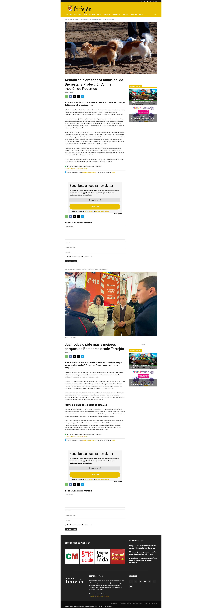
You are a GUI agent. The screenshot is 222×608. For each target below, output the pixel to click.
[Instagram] (141, 1)
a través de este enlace (89, 172)
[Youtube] (156, 1)
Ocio (85, 14)
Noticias (69, 14)
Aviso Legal (88, 211)
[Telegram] (147, 1)
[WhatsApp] (153, 1)
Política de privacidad (125, 603)
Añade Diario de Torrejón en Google (76, 168)
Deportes (107, 14)
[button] (155, 15)
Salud (99, 14)
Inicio (66, 19)
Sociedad (134, 14)
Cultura (92, 14)
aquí (113, 172)
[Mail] (144, 1)
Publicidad (148, 603)
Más (140, 14)
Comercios (77, 14)
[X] (150, 1)
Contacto (154, 603)
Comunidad (116, 14)
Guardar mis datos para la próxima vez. (79, 257)
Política (125, 14)
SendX (120, 213)
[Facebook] (139, 1)
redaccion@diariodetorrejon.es (99, 596)
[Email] (78, 96)
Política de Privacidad (102, 211)
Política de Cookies (138, 603)
